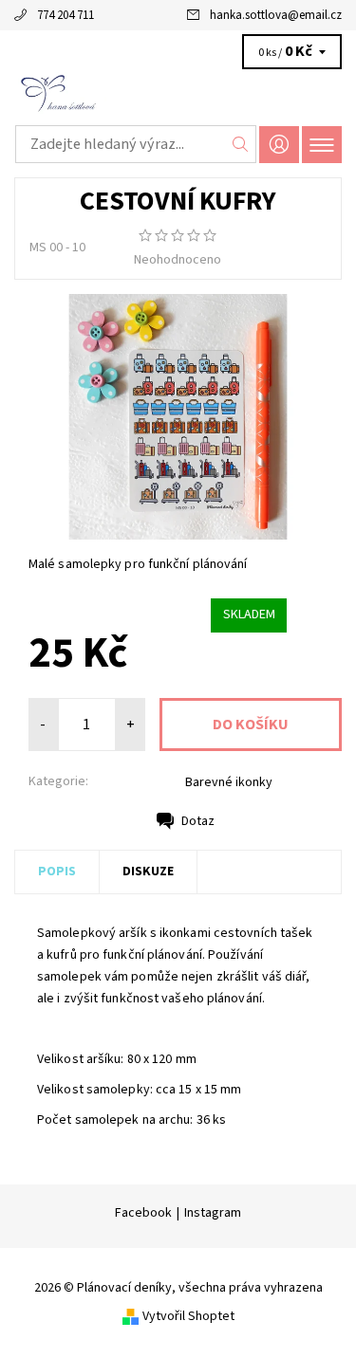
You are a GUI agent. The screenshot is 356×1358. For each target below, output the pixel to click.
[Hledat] (240, 144)
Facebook (143, 1213)
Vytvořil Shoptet (188, 1316)
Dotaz (198, 821)
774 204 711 (65, 15)
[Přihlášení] (279, 144)
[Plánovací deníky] (178, 93)
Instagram (212, 1213)
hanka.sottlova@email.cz (276, 15)
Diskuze (148, 871)
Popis (57, 871)
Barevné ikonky (228, 782)
